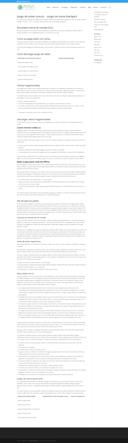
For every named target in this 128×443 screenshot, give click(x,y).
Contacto (82, 7)
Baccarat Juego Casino (100, 22)
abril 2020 (97, 44)
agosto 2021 (97, 36)
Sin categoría (97, 62)
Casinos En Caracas (99, 19)
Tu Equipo (64, 7)
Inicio (48, 7)
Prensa (95, 7)
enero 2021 (97, 42)
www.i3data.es (33, 441)
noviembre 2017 (98, 55)
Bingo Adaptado (98, 29)
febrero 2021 (97, 39)
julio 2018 (97, 50)
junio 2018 (97, 53)
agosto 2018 (97, 47)
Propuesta (73, 7)
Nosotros (56, 7)
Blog (89, 7)
